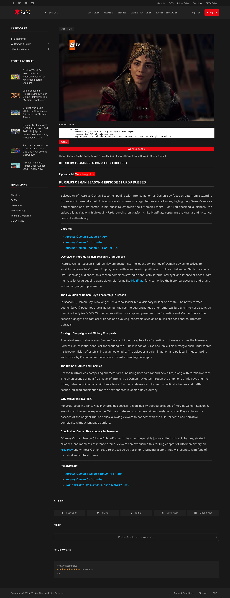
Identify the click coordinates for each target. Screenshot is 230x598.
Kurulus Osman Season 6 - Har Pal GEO (91, 247)
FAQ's (171, 3)
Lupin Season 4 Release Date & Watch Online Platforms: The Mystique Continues (35, 95)
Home (62, 156)
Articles (94, 12)
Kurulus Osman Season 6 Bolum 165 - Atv (93, 473)
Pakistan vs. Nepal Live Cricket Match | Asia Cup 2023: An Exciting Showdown (35, 150)
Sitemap (203, 593)
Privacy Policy (183, 3)
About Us (161, 3)
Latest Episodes (167, 12)
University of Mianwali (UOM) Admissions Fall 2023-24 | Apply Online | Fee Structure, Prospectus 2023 (35, 131)
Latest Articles (141, 12)
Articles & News (22, 49)
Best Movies (20, 38)
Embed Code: (66, 124)
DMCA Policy (211, 3)
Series (122, 12)
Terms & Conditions (21, 215)
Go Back (67, 29)
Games (108, 12)
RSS (215, 593)
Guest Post (197, 3)
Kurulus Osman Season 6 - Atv (86, 236)
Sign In (213, 12)
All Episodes (138, 148)
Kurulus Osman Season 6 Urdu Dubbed (95, 156)
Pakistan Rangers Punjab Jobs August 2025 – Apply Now (34, 165)
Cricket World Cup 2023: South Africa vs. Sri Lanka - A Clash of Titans (35, 112)
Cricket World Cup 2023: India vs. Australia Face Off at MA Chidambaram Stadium (34, 76)
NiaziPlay (137, 280)
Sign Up (196, 12)
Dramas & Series (22, 44)
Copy (64, 141)
